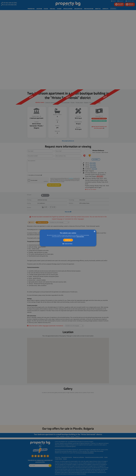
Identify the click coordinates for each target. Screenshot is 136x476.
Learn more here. (80, 236)
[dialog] (68, 238)
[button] (68, 244)
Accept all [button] (68, 240)
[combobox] (94, 231)
